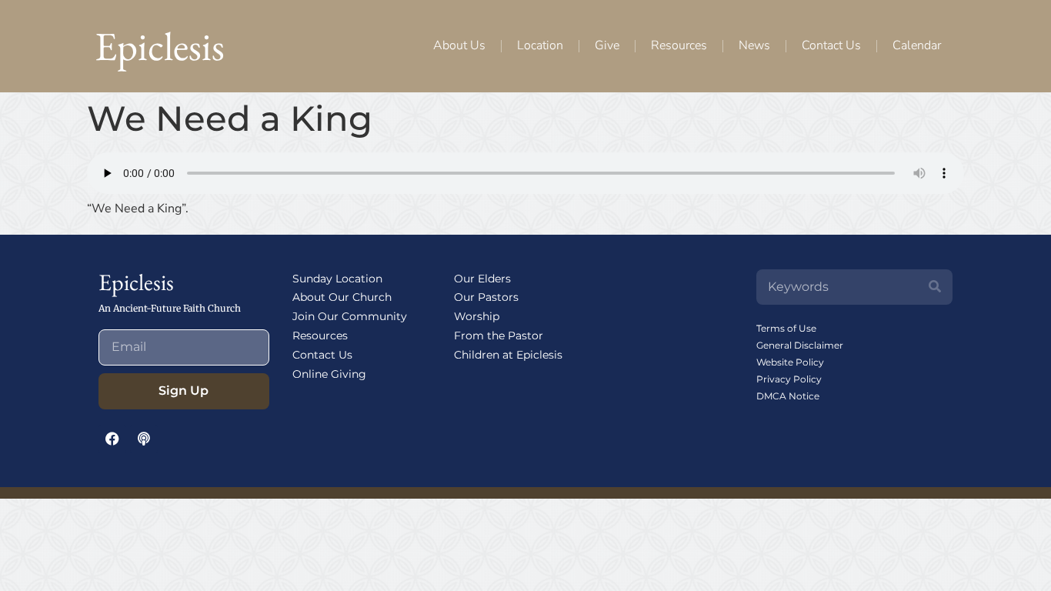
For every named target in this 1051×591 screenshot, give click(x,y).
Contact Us (831, 45)
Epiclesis (160, 46)
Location (540, 45)
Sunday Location (337, 278)
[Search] (935, 287)
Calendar (917, 45)
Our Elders (482, 278)
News (754, 45)
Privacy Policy (789, 379)
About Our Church (342, 297)
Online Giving (329, 374)
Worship (476, 316)
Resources (679, 45)
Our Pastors (486, 297)
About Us (459, 45)
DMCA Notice (787, 396)
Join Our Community (349, 316)
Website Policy (790, 362)
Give (607, 45)
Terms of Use (786, 328)
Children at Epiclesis (508, 355)
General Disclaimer (799, 345)
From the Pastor (498, 335)
